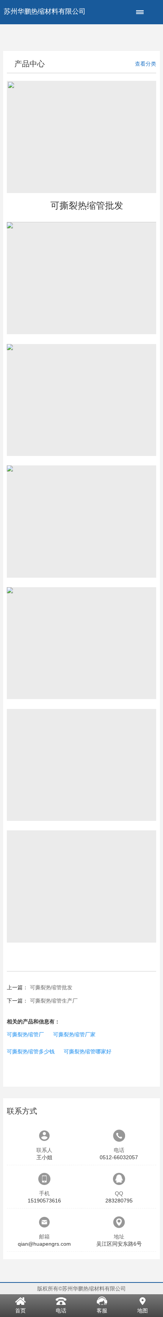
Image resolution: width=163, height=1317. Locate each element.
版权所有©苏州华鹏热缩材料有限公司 (81, 1289)
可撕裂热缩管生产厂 (54, 1001)
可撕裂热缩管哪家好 (87, 1051)
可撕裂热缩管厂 (25, 1034)
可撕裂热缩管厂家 (74, 1034)
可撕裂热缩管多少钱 (31, 1051)
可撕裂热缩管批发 (51, 987)
